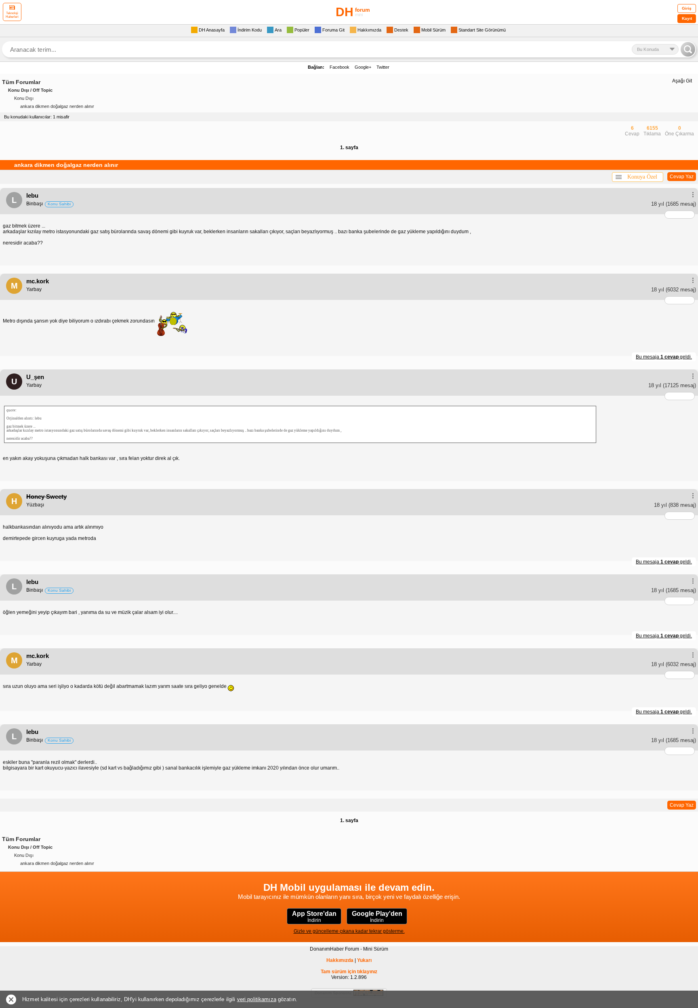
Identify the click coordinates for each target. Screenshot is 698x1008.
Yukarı (364, 960)
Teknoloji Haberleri (12, 15)
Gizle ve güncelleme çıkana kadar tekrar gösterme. (349, 931)
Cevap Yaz (682, 176)
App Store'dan (314, 916)
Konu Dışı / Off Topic (30, 90)
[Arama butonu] (688, 49)
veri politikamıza (256, 999)
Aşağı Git (682, 81)
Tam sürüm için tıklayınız (349, 971)
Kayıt (687, 18)
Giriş (687, 8)
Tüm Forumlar (21, 82)
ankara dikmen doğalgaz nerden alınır (57, 106)
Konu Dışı (24, 98)
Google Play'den (377, 916)
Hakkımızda (339, 960)
